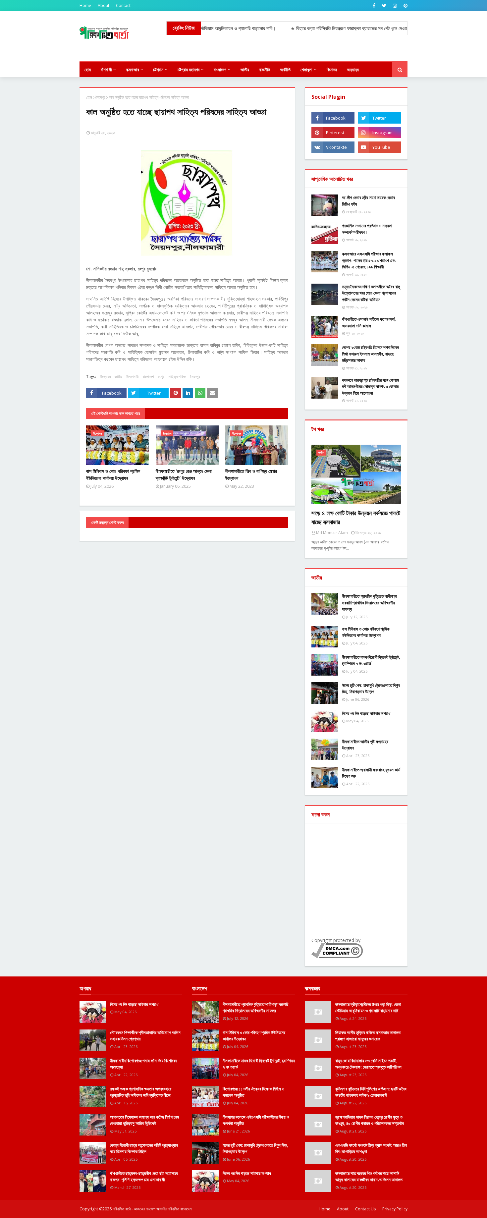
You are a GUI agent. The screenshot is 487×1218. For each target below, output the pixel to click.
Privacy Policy (394, 1209)
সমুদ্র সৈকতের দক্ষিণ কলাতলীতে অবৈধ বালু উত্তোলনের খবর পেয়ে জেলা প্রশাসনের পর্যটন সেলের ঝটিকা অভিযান (371, 293)
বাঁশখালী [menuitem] (106, 70)
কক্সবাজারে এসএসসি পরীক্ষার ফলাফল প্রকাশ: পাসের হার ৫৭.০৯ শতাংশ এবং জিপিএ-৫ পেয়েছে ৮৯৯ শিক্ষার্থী (369, 260)
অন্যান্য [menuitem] (353, 70)
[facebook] (374, 5)
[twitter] (384, 5)
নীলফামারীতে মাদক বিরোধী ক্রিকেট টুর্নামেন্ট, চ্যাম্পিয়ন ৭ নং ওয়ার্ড (371, 660)
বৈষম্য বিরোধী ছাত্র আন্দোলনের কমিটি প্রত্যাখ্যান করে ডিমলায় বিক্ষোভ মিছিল (144, 1148)
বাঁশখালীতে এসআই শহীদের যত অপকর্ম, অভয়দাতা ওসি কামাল (369, 322)
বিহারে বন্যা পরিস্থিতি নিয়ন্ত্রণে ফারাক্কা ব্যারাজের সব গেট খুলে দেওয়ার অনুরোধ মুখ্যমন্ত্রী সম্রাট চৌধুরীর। (354, 28)
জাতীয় (118, 376)
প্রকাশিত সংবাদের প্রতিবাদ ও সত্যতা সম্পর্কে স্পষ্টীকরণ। (367, 229)
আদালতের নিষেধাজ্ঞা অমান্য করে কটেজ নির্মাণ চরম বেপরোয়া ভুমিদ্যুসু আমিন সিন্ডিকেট (144, 1120)
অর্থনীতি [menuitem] (285, 70)
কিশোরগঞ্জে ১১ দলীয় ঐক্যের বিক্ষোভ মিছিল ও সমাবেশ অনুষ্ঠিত (253, 1092)
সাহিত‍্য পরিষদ (177, 376)
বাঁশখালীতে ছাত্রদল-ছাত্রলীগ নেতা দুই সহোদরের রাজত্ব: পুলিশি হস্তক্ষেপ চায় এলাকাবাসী (144, 1176)
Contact (123, 5)
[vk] (332, 147)
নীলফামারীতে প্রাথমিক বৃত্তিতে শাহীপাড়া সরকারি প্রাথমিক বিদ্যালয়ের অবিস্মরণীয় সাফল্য (369, 602)
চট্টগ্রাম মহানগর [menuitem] (188, 70)
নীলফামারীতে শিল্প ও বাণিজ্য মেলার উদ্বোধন (251, 474)
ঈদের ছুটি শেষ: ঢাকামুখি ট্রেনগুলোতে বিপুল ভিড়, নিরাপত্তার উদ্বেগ (371, 688)
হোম (89, 97)
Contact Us (365, 1209)
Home (85, 5)
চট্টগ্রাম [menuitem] (158, 70)
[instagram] (395, 5)
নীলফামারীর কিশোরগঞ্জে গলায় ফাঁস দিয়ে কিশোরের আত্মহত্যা (143, 1064)
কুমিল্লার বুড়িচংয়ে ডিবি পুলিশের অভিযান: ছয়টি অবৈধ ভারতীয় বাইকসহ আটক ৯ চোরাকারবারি (370, 1092)
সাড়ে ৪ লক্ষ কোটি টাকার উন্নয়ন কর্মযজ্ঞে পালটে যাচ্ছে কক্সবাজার (355, 517)
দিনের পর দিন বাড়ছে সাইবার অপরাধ (366, 713)
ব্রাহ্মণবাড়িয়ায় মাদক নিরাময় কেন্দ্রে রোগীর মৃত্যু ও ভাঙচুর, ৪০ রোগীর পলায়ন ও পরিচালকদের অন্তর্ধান (369, 1120)
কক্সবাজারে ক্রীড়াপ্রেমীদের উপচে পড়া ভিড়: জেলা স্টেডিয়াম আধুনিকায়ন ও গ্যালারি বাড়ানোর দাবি (368, 1007)
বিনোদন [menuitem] (332, 70)
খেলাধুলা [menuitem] (306, 70)
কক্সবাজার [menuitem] (132, 70)
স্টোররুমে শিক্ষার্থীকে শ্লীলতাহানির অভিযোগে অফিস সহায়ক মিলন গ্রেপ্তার (145, 1035)
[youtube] (379, 147)
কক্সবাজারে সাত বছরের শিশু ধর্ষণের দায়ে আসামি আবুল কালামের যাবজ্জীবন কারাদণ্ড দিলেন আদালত (369, 1176)
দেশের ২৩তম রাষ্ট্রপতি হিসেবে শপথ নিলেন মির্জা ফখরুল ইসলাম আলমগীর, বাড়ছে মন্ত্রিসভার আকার (370, 353)
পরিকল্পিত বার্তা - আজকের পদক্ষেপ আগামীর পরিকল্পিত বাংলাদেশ (152, 1209)
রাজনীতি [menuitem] (264, 70)
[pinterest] (404, 5)
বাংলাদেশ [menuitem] (220, 70)
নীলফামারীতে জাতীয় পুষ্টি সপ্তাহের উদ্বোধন (365, 745)
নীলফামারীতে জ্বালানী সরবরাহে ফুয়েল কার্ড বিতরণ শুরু (371, 773)
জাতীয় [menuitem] (245, 70)
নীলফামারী (132, 376)
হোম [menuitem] (87, 70)
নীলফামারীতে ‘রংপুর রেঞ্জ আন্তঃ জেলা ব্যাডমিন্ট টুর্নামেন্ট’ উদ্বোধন (184, 474)
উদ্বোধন (105, 376)
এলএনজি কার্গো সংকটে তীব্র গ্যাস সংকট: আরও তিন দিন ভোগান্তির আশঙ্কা (371, 1148)
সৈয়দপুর (100, 97)
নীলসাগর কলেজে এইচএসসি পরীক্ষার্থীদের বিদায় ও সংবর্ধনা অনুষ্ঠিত (256, 1120)
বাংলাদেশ (148, 376)
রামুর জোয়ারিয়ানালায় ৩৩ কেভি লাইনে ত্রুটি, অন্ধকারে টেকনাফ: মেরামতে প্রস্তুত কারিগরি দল (368, 1064)
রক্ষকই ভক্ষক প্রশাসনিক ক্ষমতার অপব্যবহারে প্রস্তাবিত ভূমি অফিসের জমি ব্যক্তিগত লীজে (140, 1092)
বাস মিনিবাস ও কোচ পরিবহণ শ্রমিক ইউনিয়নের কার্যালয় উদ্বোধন (113, 474)
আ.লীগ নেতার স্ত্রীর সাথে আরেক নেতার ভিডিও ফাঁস (368, 200)
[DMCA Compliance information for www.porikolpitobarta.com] (337, 956)
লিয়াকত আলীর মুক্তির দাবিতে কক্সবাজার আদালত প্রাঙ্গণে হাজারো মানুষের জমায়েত (368, 1035)
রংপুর (161, 376)
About (103, 5)
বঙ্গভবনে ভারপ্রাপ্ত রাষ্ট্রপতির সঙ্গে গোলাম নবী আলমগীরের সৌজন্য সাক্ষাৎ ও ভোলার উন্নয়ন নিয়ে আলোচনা (370, 386)
